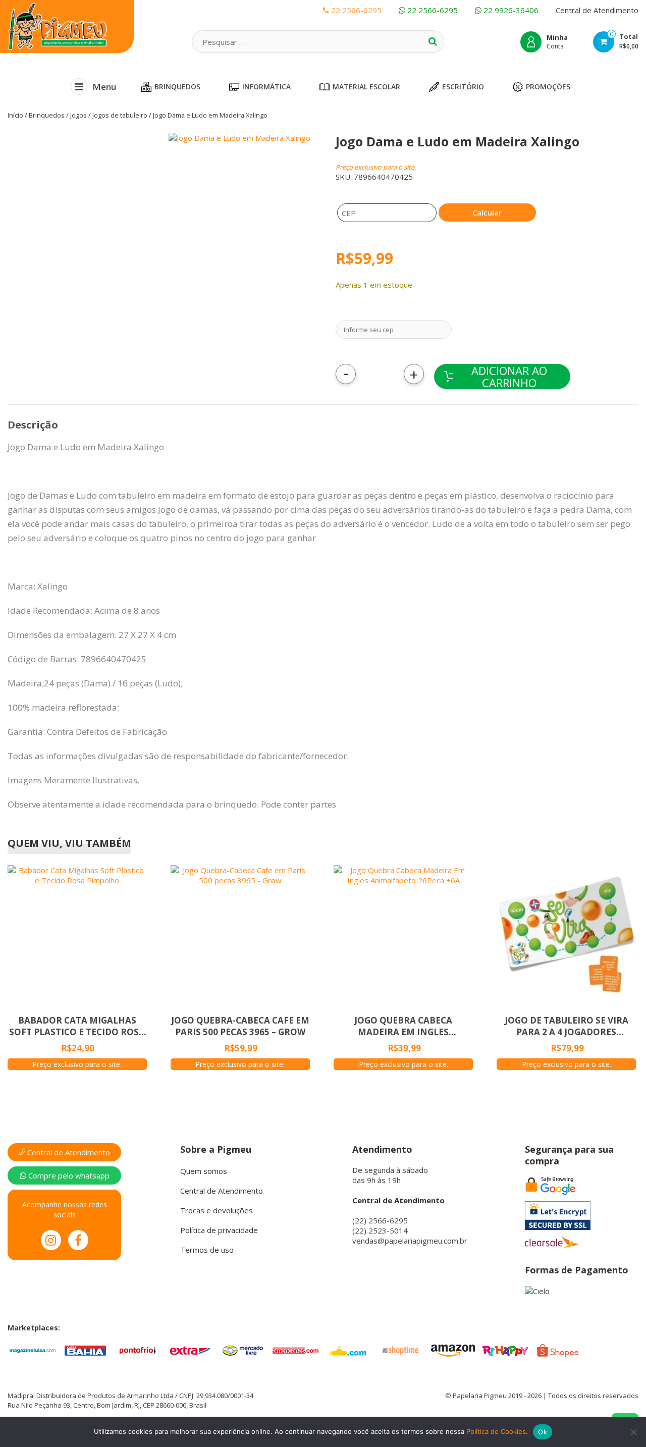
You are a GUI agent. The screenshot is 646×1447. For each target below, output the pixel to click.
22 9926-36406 (510, 10)
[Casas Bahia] (85, 1350)
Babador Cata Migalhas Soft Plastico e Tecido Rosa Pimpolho (77, 1026)
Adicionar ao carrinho (509, 376)
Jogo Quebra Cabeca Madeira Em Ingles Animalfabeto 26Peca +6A (403, 1026)
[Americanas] (295, 1350)
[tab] (33, 425)
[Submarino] (347, 1350)
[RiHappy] (505, 1350)
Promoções (548, 86)
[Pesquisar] (432, 41)
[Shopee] (557, 1350)
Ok (542, 1432)
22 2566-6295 (431, 10)
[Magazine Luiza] (33, 1350)
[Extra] (190, 1350)
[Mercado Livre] (243, 1350)
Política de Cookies (496, 1431)
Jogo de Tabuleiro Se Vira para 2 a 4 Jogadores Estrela (566, 1026)
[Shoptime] (400, 1350)
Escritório (463, 86)
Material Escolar (366, 86)
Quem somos (203, 1171)
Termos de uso (207, 1250)
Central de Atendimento (597, 10)
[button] (172, 266)
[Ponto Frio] (138, 1350)
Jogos (78, 115)
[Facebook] (78, 1240)
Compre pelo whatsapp (68, 1175)
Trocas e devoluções (216, 1210)
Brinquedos (177, 86)
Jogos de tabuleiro (119, 115)
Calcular (487, 212)
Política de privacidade (219, 1230)
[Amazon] (452, 1350)
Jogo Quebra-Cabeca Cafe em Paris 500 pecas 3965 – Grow (240, 1026)
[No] (633, 1432)
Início (15, 115)
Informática (266, 86)
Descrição (33, 425)
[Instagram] (51, 1240)
